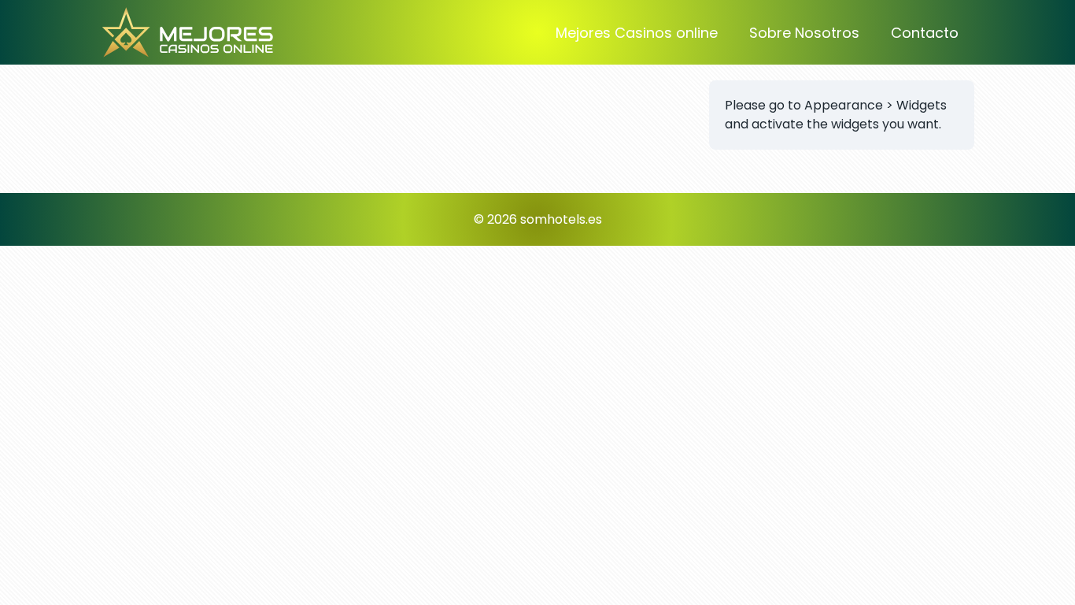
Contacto (925, 33)
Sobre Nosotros (804, 33)
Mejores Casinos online (637, 33)
